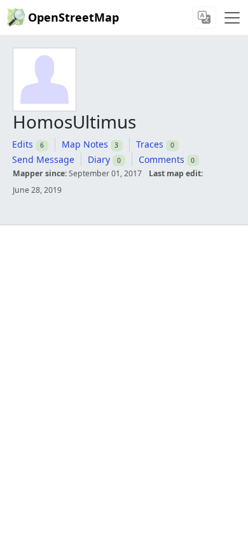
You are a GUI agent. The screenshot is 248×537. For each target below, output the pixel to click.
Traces (149, 144)
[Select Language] (204, 17)
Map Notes (85, 144)
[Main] (232, 17)
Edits (22, 144)
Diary (99, 159)
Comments (161, 159)
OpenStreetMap (73, 17)
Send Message (43, 159)
